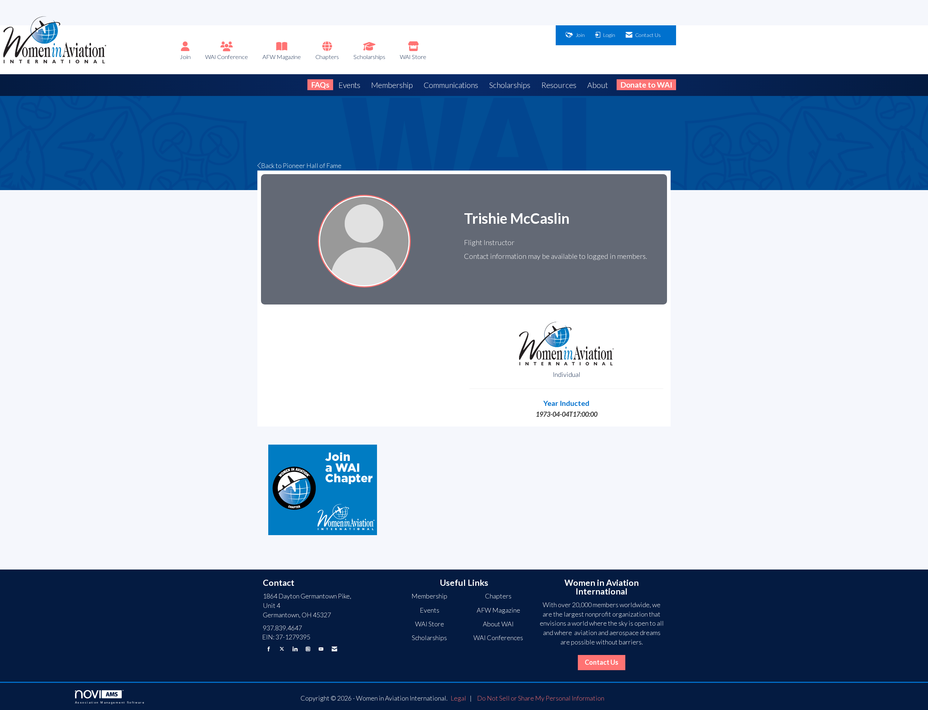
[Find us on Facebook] (269, 649)
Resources (558, 84)
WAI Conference (226, 56)
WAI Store (413, 56)
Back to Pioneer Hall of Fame (301, 165)
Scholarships (369, 56)
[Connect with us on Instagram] (308, 649)
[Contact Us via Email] (334, 649)
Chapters (327, 56)
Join (185, 56)
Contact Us (601, 662)
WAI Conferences (498, 638)
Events (349, 84)
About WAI (498, 624)
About (597, 84)
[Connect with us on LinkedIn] (295, 649)
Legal (458, 698)
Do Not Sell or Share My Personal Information (540, 698)
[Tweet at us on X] (282, 649)
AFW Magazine (281, 56)
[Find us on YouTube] (321, 649)
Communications (451, 84)
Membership (392, 84)
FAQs (320, 84)
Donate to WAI (646, 84)
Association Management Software (110, 702)
